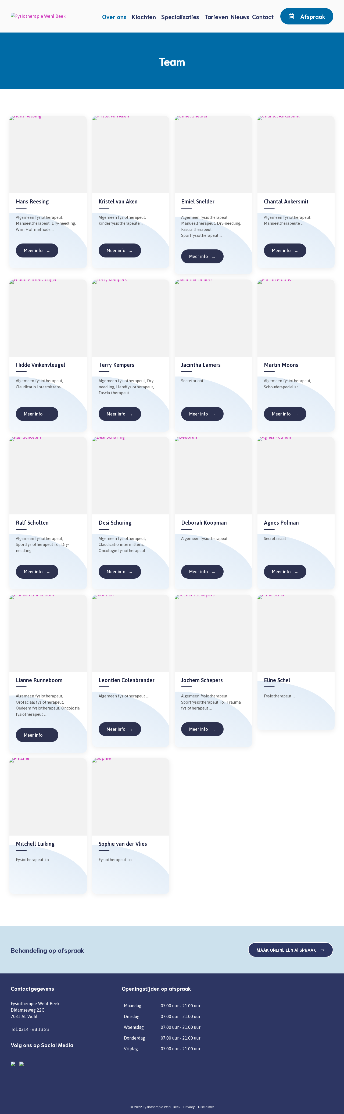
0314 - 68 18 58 (34, 1029)
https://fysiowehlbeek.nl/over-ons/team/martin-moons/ (285, 414)
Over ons (114, 16)
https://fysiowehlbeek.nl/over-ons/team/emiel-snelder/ (202, 256)
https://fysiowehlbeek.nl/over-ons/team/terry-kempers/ (120, 414)
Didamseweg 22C (27, 1010)
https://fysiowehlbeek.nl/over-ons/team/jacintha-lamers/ (202, 414)
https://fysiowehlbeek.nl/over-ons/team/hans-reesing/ (37, 250)
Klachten (144, 16)
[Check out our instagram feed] (22, 1065)
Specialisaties (180, 16)
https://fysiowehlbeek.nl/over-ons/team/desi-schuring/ (120, 572)
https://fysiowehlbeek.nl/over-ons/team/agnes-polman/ (285, 572)
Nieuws (240, 16)
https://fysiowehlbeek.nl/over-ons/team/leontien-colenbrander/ (120, 729)
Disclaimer (206, 1107)
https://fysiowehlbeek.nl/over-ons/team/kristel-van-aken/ (120, 250)
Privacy (189, 1107)
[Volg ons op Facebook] (14, 1065)
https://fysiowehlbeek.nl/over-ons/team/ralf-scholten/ (37, 572)
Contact (263, 16)
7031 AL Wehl (24, 1016)
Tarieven (216, 16)
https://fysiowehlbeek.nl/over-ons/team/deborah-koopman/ (202, 572)
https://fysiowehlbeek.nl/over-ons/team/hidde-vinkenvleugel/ (37, 414)
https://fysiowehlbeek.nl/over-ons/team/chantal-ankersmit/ (285, 250)
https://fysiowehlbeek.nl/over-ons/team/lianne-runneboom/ (37, 735)
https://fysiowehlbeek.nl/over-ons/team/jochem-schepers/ (202, 729)
